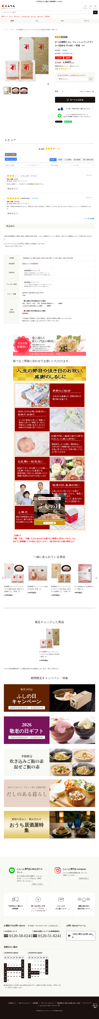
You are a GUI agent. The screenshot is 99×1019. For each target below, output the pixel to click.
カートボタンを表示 (95, 1005)
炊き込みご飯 (25, 16)
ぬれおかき (40, 16)
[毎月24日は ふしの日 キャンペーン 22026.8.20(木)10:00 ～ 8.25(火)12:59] (49, 711)
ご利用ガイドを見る (37, 884)
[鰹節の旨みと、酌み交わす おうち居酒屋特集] (49, 838)
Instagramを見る (83, 878)
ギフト (86, 21)
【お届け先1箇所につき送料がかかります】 (72, 75)
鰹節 (12, 21)
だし (37, 21)
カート (90, 8)
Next (96, 578)
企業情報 (35, 1003)
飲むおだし (17, 16)
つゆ (62, 21)
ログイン (85, 8)
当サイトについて (24, 1003)
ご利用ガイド (12, 1003)
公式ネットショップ (8, 8)
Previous (3, 578)
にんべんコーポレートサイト (48, 1005)
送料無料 (47, 16)
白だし (11, 16)
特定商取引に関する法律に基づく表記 (68, 1003)
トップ (6, 29)
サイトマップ (87, 1003)
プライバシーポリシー (47, 1003)
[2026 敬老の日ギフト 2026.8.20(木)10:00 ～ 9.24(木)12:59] (49, 743)
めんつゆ (33, 16)
